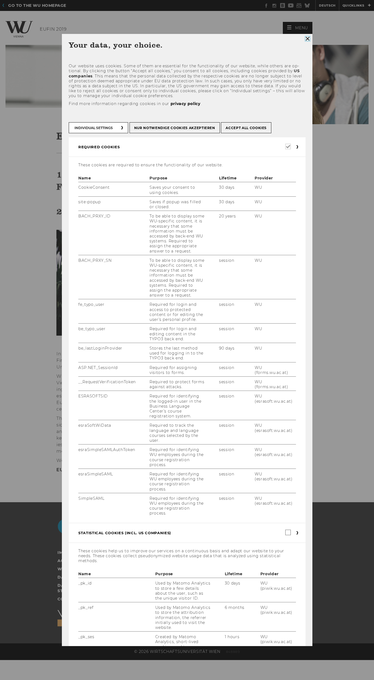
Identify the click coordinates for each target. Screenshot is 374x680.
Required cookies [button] (99, 147)
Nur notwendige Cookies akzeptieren (174, 128)
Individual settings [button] (93, 128)
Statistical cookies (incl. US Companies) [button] (124, 533)
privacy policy (185, 103)
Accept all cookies (246, 128)
